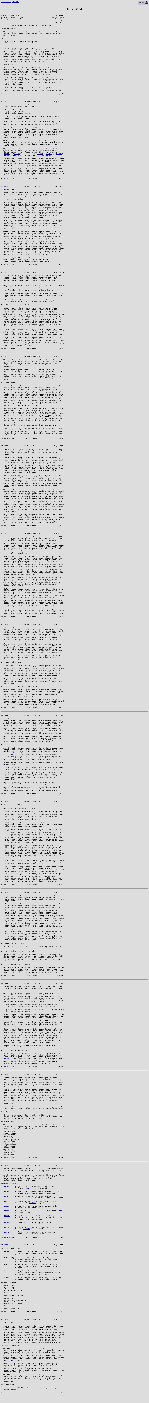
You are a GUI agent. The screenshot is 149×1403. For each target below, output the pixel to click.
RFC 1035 (39, 1193)
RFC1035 (17, 154)
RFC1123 (40, 154)
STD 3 (40, 1198)
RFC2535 (49, 155)
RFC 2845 (29, 1219)
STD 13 (28, 1188)
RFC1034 (7, 154)
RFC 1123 (47, 1198)
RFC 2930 (28, 1224)
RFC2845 (17, 155)
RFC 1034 (14, 754)
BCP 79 (23, 1360)
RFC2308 (59, 154)
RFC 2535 (29, 1234)
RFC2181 (49, 154)
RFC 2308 (27, 1208)
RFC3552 (7, 1058)
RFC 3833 (4, 102)
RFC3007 (36, 155)
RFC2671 (7, 155)
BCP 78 (53, 1328)
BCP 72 (47, 1253)
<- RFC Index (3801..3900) (10, 2)
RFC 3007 (26, 1229)
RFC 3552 (54, 1253)
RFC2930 (27, 155)
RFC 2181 (32, 1203)
